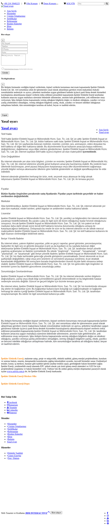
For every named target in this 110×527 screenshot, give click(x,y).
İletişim (10, 29)
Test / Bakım (13, 458)
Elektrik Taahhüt (15, 453)
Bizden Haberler (14, 24)
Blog (9, 26)
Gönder (5, 73)
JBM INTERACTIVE (36, 513)
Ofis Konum (32, 3)
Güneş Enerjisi (14, 455)
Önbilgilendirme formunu (11, 69)
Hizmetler (11, 13)
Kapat (4, 115)
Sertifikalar (12, 18)
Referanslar (12, 21)
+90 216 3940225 (12, 3)
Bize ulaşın (56, 513)
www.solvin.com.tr (15, 371)
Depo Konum (49, 3)
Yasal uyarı (104, 132)
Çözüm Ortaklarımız (16, 16)
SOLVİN (70, 3)
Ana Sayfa (11, 11)
